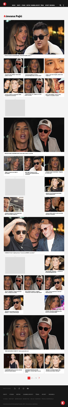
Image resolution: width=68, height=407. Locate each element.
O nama (5, 399)
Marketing (26, 399)
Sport (47, 5)
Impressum (18, 399)
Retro (28, 5)
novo (13, 5)
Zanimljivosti (35, 5)
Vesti (18, 5)
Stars (23, 5)
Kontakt (11, 399)
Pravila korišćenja (48, 399)
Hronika (52, 5)
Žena (42, 5)
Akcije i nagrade (35, 399)
